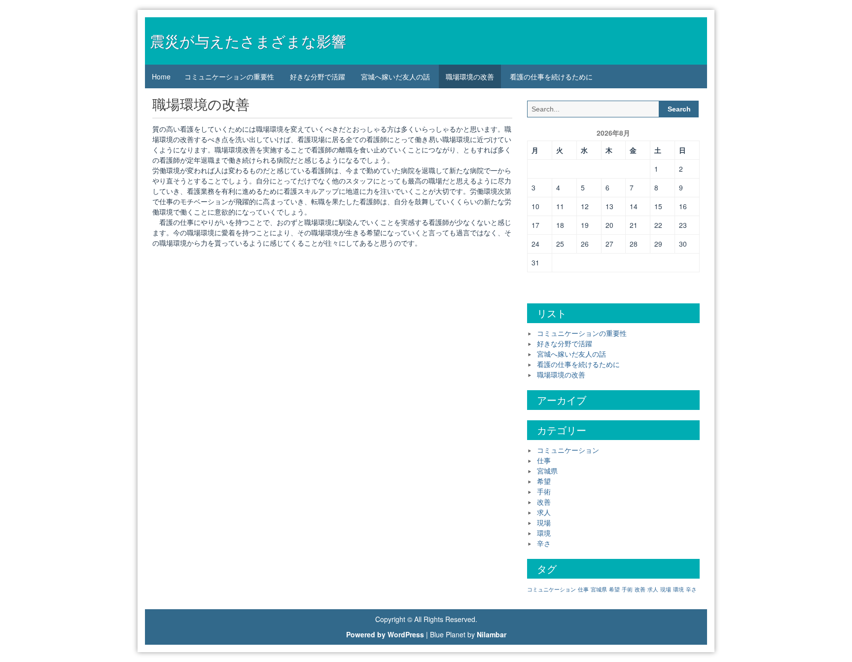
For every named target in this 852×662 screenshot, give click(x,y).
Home (161, 76)
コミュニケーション (568, 450)
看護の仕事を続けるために (551, 76)
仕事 (544, 460)
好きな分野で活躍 (317, 76)
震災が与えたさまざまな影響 (248, 40)
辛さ (544, 543)
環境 (544, 533)
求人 (544, 512)
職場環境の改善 (470, 76)
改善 (544, 502)
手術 (544, 491)
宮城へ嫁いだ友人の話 (395, 76)
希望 (544, 481)
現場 (544, 522)
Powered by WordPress (385, 634)
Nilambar (491, 634)
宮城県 (547, 471)
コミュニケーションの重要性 (229, 76)
